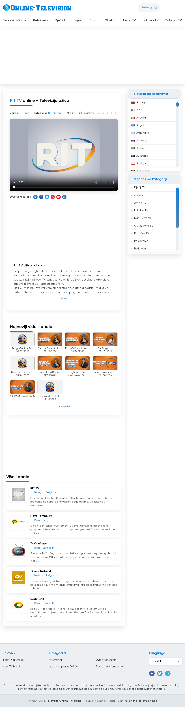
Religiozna (40, 20)
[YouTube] (58, 197)
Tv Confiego (38, 543)
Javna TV (129, 20)
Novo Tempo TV (41, 516)
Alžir (138, 110)
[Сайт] (35, 197)
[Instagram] (53, 197)
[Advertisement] (93, 56)
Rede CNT (37, 599)
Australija (142, 155)
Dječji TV (61, 20)
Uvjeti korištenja (106, 660)
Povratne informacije (109, 666)
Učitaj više (63, 406)
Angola (140, 125)
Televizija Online (14, 20)
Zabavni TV (173, 20)
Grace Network (41, 571)
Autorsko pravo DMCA (63, 666)
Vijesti (78, 20)
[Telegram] (168, 673)
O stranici (55, 660)
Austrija (141, 163)
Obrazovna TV (143, 226)
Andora (141, 117)
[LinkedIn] (64, 197)
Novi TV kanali (11, 666)
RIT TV (34, 488)
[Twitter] (47, 197)
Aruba (140, 148)
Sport (94, 20)
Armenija (141, 140)
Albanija (141, 102)
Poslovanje (141, 241)
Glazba (110, 20)
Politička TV (141, 233)
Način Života (142, 218)
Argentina (142, 133)
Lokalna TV (151, 20)
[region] (154, 135)
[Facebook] (41, 197)
